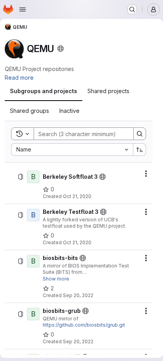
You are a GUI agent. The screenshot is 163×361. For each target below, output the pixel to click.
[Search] (139, 133)
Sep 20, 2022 (78, 295)
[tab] (43, 91)
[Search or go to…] (132, 9)
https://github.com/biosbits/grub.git (84, 325)
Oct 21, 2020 (77, 196)
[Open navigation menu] (22, 9)
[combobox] (72, 149)
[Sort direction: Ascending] (139, 149)
